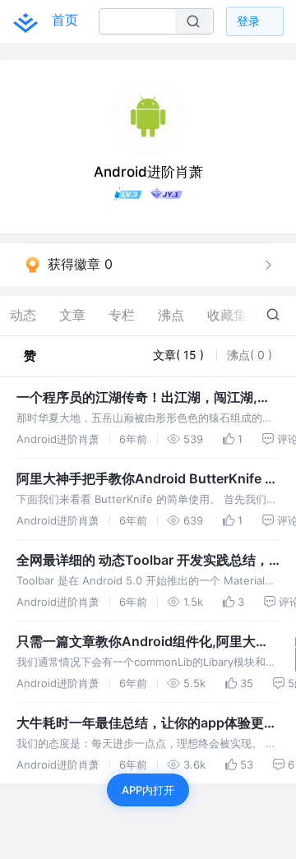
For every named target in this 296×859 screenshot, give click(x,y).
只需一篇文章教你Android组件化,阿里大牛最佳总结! (142, 642)
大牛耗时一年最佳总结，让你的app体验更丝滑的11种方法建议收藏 (146, 723)
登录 (248, 21)
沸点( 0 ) (249, 355)
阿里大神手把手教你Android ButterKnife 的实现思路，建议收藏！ (147, 479)
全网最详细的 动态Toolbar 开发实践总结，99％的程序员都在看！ (142, 561)
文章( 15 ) (180, 355)
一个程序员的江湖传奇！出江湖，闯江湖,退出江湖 (143, 398)
